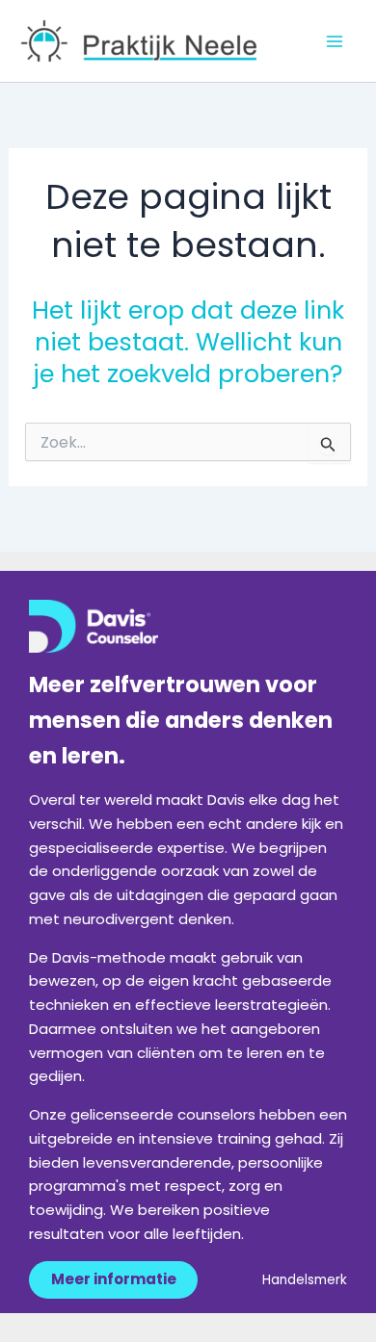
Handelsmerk (304, 1280)
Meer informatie (113, 1279)
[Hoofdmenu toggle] (335, 41)
